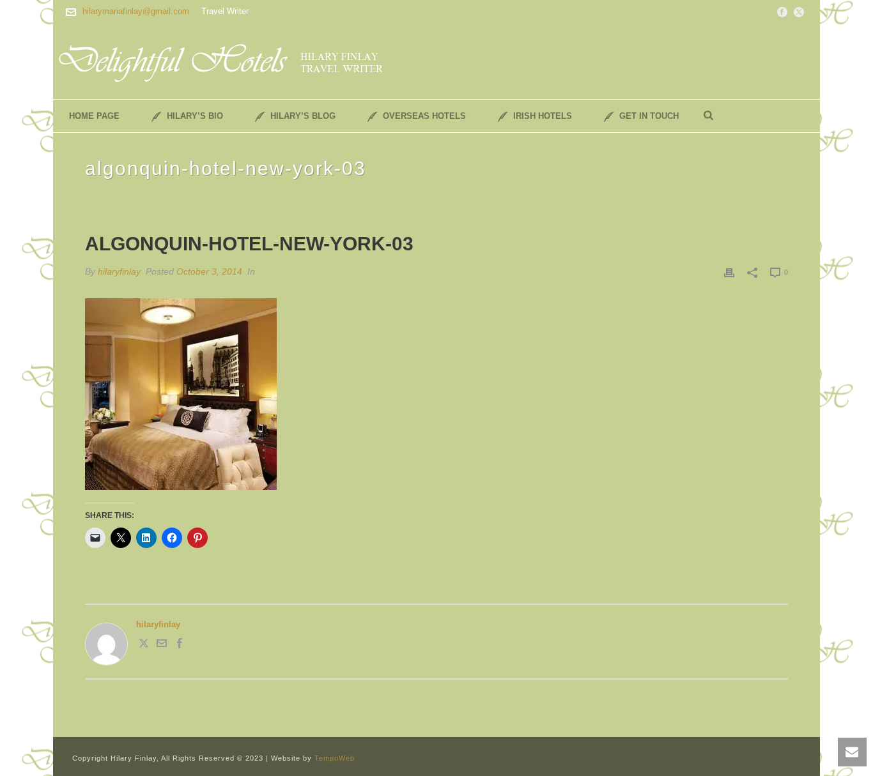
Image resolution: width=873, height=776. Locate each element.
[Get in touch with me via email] (162, 645)
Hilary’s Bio (195, 116)
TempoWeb (334, 758)
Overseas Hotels (424, 116)
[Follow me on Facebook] (179, 645)
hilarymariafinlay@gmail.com (135, 11)
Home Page (94, 116)
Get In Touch (649, 116)
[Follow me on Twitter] (144, 645)
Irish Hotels (542, 116)
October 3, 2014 (209, 271)
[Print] (729, 272)
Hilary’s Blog (303, 116)
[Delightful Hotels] (229, 60)
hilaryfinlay (119, 271)
